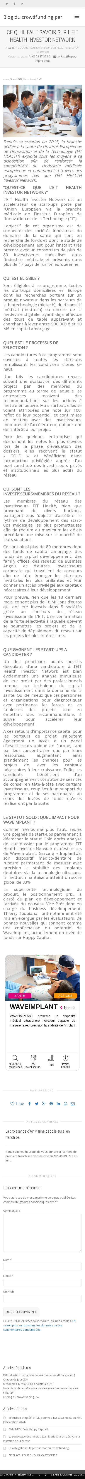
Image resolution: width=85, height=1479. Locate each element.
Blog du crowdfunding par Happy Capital (32, 20)
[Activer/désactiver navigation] (77, 16)
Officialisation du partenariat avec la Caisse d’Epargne (36, 1375)
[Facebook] (14, 3)
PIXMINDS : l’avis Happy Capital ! (28, 1429)
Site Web (8, 1292)
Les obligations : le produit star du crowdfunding (38, 1448)
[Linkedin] (22, 3)
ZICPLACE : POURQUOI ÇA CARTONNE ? (32, 1455)
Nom (6, 1260)
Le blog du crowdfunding (18, 1397)
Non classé (29, 79)
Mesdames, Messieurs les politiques (25, 1384)
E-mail (7, 1276)
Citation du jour (12, 1379)
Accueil (10, 48)
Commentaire (11, 1211)
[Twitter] (7, 3)
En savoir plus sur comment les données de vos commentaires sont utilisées (39, 1325)
